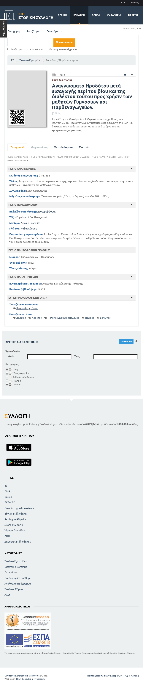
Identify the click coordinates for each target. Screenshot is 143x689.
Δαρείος (21, 317)
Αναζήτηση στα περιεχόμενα (26, 49)
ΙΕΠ (12, 60)
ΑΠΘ (7, 536)
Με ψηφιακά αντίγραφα (62, 49)
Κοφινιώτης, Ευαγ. (27, 308)
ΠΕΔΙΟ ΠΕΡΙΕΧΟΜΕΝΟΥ (42, 157)
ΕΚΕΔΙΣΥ (9, 502)
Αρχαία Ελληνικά (30, 222)
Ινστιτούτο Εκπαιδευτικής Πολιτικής (21, 675)
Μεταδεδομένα (63, 147)
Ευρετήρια (53, 31)
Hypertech (39, 679)
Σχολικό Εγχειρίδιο (30, 60)
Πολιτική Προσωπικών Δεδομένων (104, 675)
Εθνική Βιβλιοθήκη (15, 513)
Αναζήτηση (33, 31)
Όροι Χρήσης (132, 675)
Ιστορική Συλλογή (35, 15)
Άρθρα (96, 15)
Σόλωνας (105, 317)
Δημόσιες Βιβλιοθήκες (17, 541)
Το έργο (133, 15)
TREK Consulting (24, 679)
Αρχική (62, 15)
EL (122, 2)
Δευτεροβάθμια (46, 211)
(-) (140, 28)
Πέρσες (89, 317)
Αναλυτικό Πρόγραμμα (17, 583)
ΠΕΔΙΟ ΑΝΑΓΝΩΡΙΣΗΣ (17, 157)
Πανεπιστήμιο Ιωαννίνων (19, 508)
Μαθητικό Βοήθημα (15, 566)
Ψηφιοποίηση (39, 147)
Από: (11, 356)
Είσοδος (135, 2)
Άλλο (7, 594)
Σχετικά (84, 147)
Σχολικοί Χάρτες (13, 589)
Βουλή (8, 496)
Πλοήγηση (13, 31)
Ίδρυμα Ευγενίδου (15, 530)
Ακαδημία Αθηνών (15, 519)
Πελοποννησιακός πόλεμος (63, 317)
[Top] (132, 169)
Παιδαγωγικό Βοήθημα (17, 577)
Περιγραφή (17, 147)
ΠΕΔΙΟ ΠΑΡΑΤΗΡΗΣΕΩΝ (103, 157)
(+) (137, 28)
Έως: (77, 356)
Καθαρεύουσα (29, 228)
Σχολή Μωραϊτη (13, 524)
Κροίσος (37, 317)
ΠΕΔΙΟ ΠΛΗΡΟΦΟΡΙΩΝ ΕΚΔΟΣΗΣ (73, 157)
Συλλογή (79, 15)
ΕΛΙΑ (7, 491)
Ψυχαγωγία (114, 15)
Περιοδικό (10, 572)
